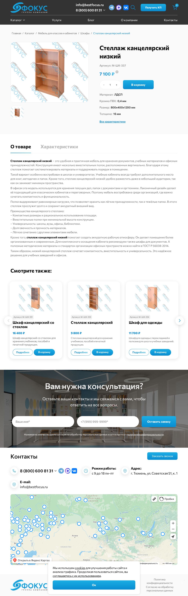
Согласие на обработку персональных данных (159, 588)
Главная (16, 33)
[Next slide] (179, 320)
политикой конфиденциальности (145, 434)
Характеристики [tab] (59, 146)
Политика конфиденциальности (160, 581)
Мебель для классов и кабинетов (57, 33)
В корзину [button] (44, 352)
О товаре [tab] (20, 146)
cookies (80, 568)
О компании (129, 20)
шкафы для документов (151, 241)
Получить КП (153, 7)
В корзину (138, 84)
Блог (91, 20)
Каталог (16, 20)
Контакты (171, 20)
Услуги (56, 20)
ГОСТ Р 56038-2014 (155, 245)
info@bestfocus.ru (90, 5)
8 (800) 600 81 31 (89, 10)
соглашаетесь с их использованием (77, 575)
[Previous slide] (8, 320)
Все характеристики (113, 121)
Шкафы (85, 33)
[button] (17, 112)
